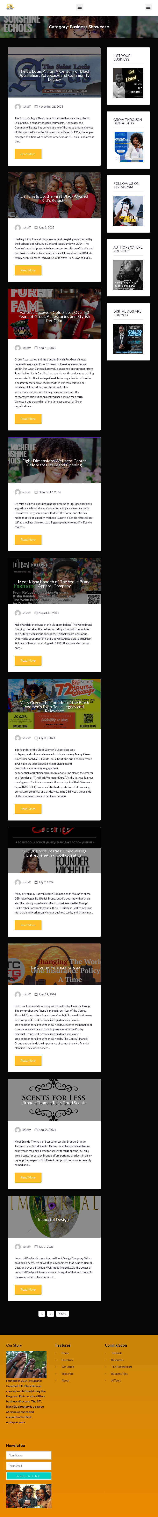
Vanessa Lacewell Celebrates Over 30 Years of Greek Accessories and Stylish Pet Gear (54, 316)
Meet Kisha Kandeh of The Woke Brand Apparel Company (54, 583)
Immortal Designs (54, 1219)
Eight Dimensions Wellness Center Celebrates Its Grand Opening (54, 462)
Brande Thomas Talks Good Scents (54, 1102)
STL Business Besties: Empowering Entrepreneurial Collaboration (54, 852)
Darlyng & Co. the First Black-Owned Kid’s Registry (54, 198)
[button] (79, 7)
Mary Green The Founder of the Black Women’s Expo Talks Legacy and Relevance (54, 706)
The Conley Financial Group (54, 967)
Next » (62, 1313)
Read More (28, 154)
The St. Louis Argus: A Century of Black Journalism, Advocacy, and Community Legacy (54, 75)
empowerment (19, 1412)
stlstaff (26, 106)
